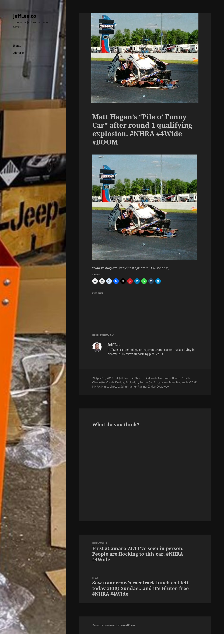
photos (114, 386)
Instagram (161, 382)
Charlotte (98, 382)
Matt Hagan (177, 382)
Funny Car (146, 382)
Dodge (119, 382)
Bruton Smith (181, 378)
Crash (110, 382)
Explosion (131, 382)
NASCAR (191, 382)
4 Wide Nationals (159, 378)
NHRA (96, 386)
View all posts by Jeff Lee (143, 354)
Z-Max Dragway (158, 386)
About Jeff (20, 53)
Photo (138, 378)
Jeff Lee (123, 378)
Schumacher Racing (133, 386)
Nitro (104, 386)
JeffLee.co (24, 16)
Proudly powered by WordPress (113, 625)
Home (17, 46)
